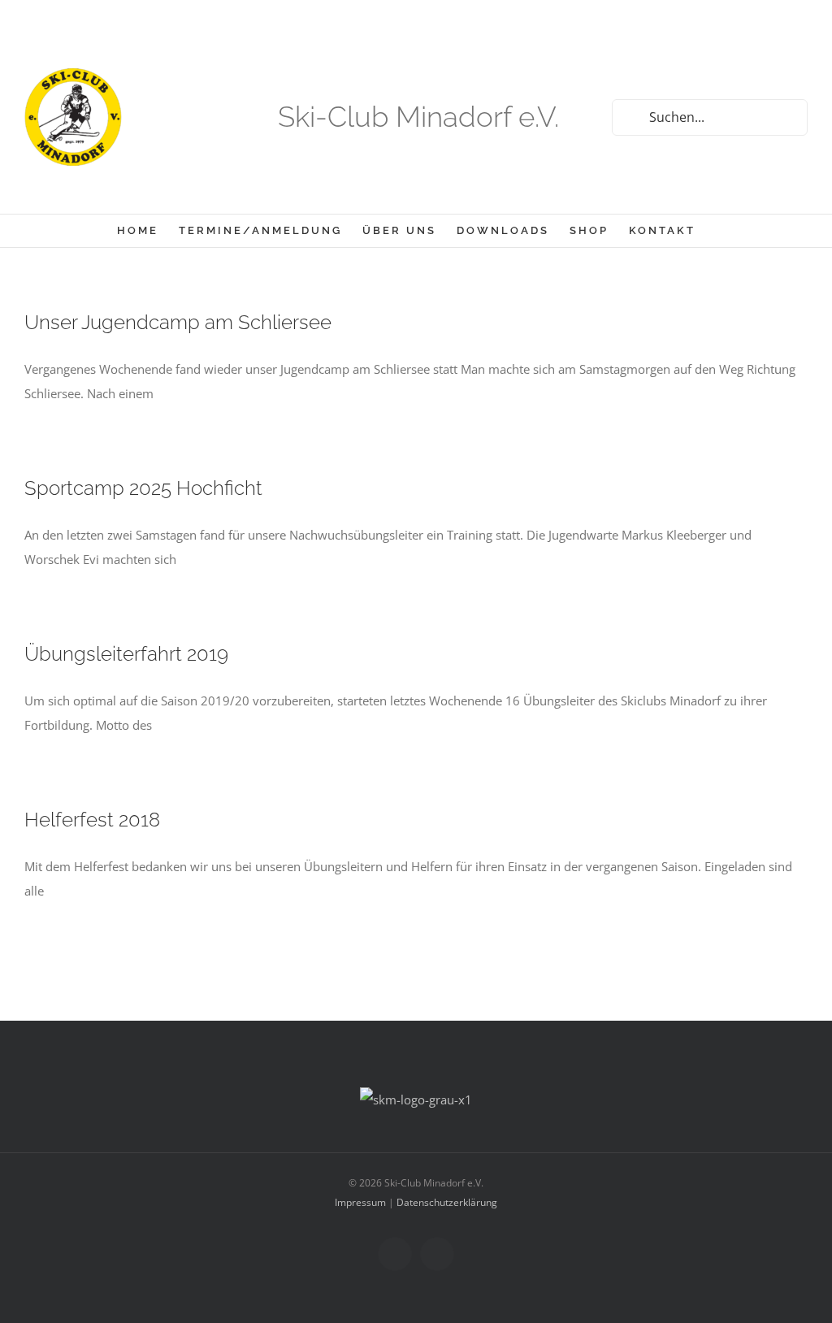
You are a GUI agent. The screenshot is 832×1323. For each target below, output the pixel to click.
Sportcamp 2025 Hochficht (143, 488)
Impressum (360, 1202)
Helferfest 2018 (92, 819)
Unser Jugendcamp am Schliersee (178, 322)
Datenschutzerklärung (446, 1202)
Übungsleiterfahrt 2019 (126, 654)
